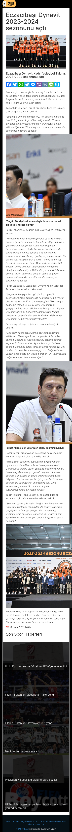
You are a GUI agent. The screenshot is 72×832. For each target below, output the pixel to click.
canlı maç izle (21, 821)
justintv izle (48, 821)
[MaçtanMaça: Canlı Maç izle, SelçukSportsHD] (9, 4)
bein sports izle (35, 821)
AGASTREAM (22, 829)
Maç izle (10, 821)
